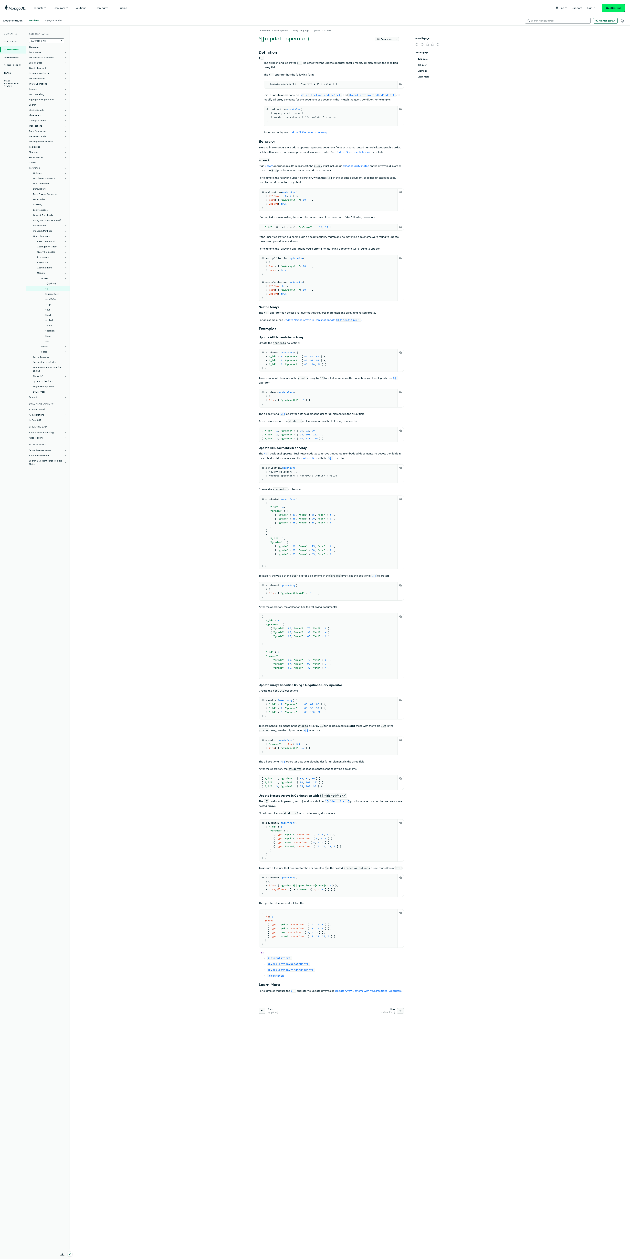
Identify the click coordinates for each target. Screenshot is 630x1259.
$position (50, 330)
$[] (46, 288)
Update (316, 30)
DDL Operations (41, 183)
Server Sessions (41, 357)
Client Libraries (12, 65)
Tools (7, 73)
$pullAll (49, 320)
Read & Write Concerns (45, 194)
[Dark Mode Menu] (622, 20)
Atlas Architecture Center (11, 84)
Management (11, 57)
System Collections (42, 381)
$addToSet (50, 299)
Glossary (37, 204)
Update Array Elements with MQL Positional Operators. (368, 990)
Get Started (613, 8)
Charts (32, 162)
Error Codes (39, 199)
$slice (48, 336)
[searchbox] (558, 21)
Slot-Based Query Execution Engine (47, 369)
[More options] (396, 39)
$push (48, 315)
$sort (48, 341)
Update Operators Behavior (353, 152)
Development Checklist (41, 141)
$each (48, 325)
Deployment (10, 41)
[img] (417, 44)
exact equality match (356, 165)
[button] (561, 7)
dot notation (309, 458)
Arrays (327, 30)
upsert (269, 165)
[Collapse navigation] (70, 1254)
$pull (47, 309)
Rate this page (422, 38)
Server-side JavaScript (44, 362)
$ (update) (50, 283)
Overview (34, 47)
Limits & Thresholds (43, 215)
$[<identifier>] (52, 294)
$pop (48, 304)
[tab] (34, 20)
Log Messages (40, 210)
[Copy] (400, 84)
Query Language (300, 30)
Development (281, 30)
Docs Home (265, 30)
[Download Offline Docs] (62, 1254)
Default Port (39, 189)
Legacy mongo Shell (43, 386)
